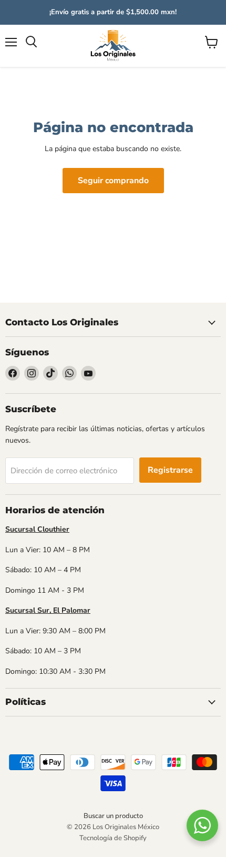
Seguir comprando (113, 180)
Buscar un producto (113, 816)
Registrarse (170, 470)
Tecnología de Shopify (113, 838)
